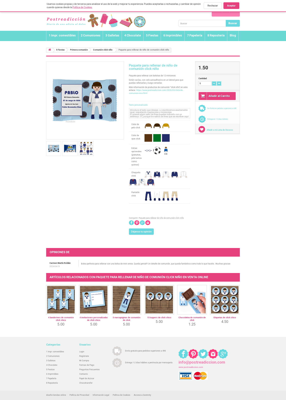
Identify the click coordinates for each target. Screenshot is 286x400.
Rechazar (213, 5)
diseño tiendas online (56, 395)
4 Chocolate (132, 35)
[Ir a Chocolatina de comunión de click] (192, 299)
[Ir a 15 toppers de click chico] (159, 299)
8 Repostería (216, 35)
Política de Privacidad (79, 395)
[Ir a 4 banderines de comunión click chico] (61, 299)
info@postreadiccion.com (202, 362)
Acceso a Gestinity (142, 395)
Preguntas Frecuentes (89, 369)
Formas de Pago (86, 365)
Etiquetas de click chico (225, 317)
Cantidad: (202, 78)
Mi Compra (84, 360)
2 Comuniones (90, 35)
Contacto (83, 374)
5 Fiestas (152, 35)
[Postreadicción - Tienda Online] (96, 20)
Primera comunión (79, 50)
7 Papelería (194, 35)
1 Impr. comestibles (62, 35)
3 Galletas (112, 35)
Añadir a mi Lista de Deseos (219, 130)
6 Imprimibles (172, 35)
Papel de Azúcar (86, 378)
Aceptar (231, 5)
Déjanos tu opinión (141, 231)
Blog (233, 35)
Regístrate (84, 356)
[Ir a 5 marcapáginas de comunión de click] (126, 299)
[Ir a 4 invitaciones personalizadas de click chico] (93, 299)
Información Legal (101, 395)
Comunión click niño (103, 50)
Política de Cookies (82, 7)
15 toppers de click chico (159, 317)
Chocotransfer (86, 383)
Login (81, 351)
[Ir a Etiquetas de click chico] (224, 299)
